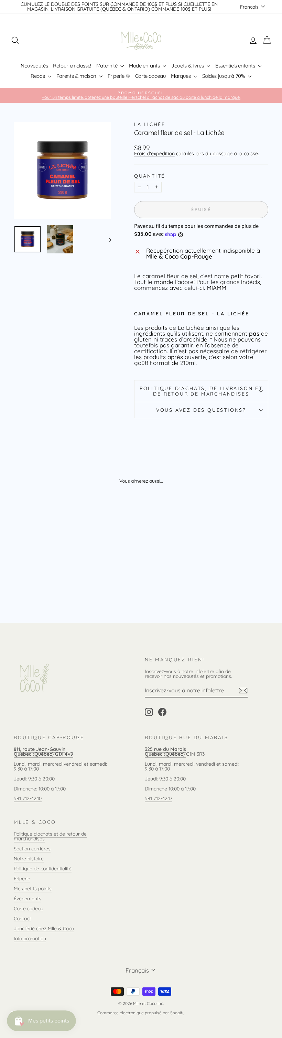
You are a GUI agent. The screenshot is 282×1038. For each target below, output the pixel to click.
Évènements (27, 898)
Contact (22, 918)
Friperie (22, 879)
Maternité (107, 65)
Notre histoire (29, 859)
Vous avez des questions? (201, 410)
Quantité (149, 176)
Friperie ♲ (119, 76)
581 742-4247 (158, 798)
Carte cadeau (150, 76)
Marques (181, 76)
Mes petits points (33, 888)
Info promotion (30, 938)
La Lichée (149, 124)
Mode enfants (145, 65)
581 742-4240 (28, 798)
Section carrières (32, 849)
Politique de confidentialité (43, 869)
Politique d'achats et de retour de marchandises (50, 836)
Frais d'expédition (154, 153)
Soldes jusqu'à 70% (224, 76)
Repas (38, 76)
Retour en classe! (72, 65)
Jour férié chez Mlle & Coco (44, 928)
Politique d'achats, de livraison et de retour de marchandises (201, 391)
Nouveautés (34, 65)
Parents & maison (77, 76)
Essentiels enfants (235, 65)
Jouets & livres (188, 65)
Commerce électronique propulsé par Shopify (141, 1012)
